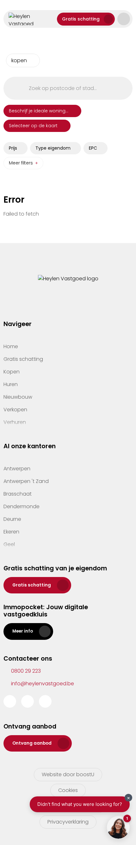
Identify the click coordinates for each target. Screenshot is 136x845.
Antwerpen (16, 468)
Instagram (27, 701)
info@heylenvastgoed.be (42, 683)
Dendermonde (21, 506)
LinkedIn (45, 701)
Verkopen (15, 409)
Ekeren (11, 531)
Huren (10, 384)
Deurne (12, 519)
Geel (9, 544)
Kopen (11, 371)
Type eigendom (53, 148)
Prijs (13, 148)
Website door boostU (68, 774)
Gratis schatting (81, 19)
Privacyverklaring (68, 821)
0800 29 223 (26, 671)
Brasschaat (17, 493)
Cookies (68, 790)
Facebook (9, 701)
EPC (93, 148)
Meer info (22, 631)
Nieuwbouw (17, 397)
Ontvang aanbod (32, 743)
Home (10, 346)
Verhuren (14, 422)
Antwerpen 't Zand (26, 481)
